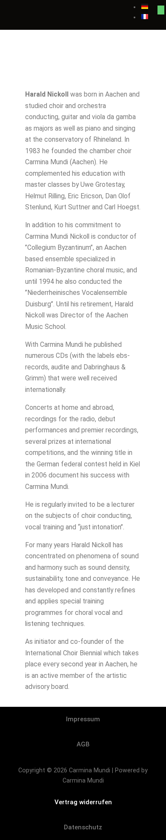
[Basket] (160, 10)
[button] (83, 9)
